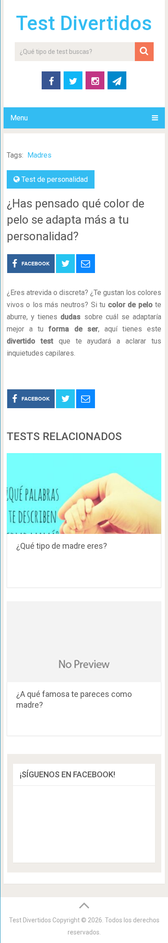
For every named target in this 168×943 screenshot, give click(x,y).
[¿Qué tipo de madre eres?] (84, 493)
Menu (19, 118)
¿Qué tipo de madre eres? (61, 546)
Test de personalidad (55, 179)
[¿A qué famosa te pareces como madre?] (84, 641)
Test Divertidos (84, 23)
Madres (39, 155)
